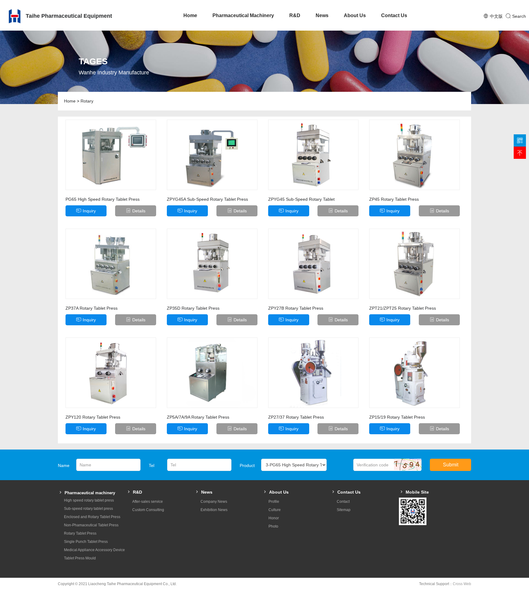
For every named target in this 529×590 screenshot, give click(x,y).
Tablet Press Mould (80, 558)
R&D (294, 15)
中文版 (496, 16)
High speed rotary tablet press (89, 500)
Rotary (87, 101)
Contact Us (394, 15)
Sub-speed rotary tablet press (88, 508)
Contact (343, 501)
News (322, 15)
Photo (273, 526)
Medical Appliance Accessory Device (94, 550)
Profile (273, 501)
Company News (214, 501)
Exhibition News (214, 510)
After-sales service (147, 501)
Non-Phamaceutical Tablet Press (91, 525)
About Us (355, 15)
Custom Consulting (148, 510)
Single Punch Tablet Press (86, 542)
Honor (273, 518)
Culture (274, 510)
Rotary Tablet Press (80, 533)
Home (190, 15)
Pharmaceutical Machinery (243, 15)
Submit (450, 464)
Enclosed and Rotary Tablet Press (92, 517)
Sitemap (344, 510)
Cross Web (462, 584)
